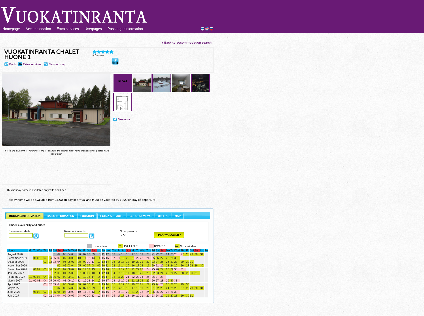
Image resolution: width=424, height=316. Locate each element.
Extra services (68, 29)
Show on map (56, 64)
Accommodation (38, 29)
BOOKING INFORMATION (25, 216)
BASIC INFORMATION (60, 216)
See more (124, 119)
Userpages (93, 29)
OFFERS (163, 216)
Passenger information (125, 29)
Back (12, 64)
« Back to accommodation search (186, 42)
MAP (178, 216)
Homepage (11, 29)
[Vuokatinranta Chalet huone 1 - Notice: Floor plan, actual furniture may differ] (122, 110)
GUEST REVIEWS (140, 216)
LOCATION (87, 216)
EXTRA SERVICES (111, 216)
